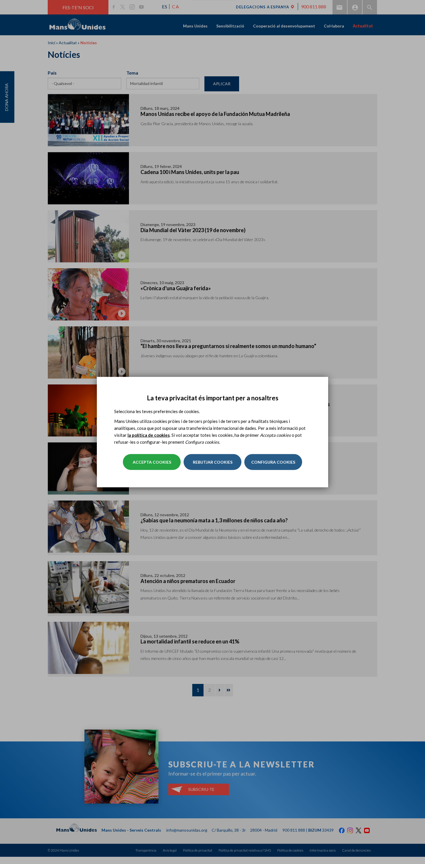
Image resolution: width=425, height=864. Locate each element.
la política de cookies (149, 435)
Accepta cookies (152, 462)
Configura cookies (273, 462)
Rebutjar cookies (212, 462)
